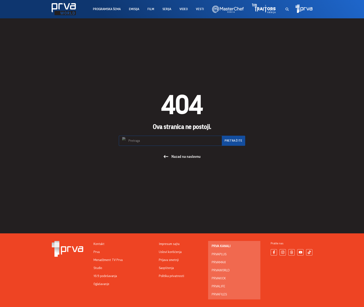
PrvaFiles (219, 294)
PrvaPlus (219, 254)
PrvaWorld (221, 270)
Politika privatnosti (171, 276)
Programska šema (107, 9)
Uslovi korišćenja (170, 252)
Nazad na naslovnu (186, 156)
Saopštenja (166, 268)
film (150, 9)
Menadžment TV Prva (108, 260)
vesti (200, 9)
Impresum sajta (169, 244)
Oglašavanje (101, 284)
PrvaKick (219, 278)
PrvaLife (218, 286)
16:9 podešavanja (105, 276)
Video (183, 9)
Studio (98, 268)
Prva (97, 252)
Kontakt (99, 244)
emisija (134, 9)
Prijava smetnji (169, 260)
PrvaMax (219, 262)
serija (166, 9)
